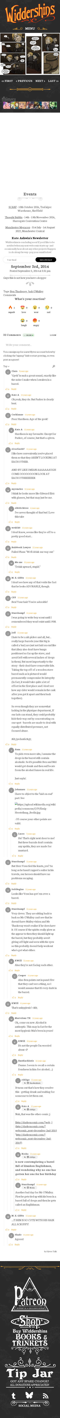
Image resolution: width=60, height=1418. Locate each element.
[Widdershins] (30, 13)
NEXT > (40, 81)
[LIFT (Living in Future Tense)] (30, 105)
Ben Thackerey (18, 291)
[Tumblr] (14, 1396)
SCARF (13, 207)
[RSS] (45, 1396)
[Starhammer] (6, 105)
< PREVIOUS (24, 81)
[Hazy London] (14, 105)
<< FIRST (7, 81)
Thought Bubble (13, 217)
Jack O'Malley (35, 291)
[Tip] (30, 1373)
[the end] (53, 105)
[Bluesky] (29, 1396)
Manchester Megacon (17, 227)
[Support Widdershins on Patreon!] (30, 1294)
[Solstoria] (22, 105)
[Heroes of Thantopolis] (37, 105)
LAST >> (53, 81)
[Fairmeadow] (45, 105)
